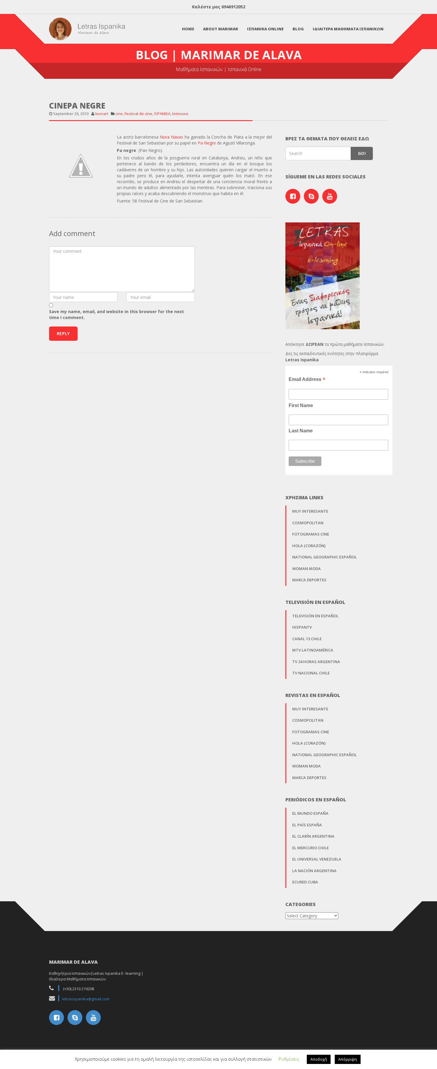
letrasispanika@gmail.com (85, 998)
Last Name (301, 430)
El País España (307, 825)
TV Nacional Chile (311, 673)
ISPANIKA (162, 113)
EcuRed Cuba (305, 882)
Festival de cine (138, 113)
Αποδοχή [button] (318, 1059)
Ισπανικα (180, 113)
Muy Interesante (310, 511)
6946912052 (233, 7)
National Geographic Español (324, 557)
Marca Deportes (309, 580)
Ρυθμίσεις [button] (289, 1059)
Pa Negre (207, 143)
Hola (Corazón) (309, 545)
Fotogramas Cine (310, 534)
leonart (101, 113)
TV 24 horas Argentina (316, 661)
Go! (362, 153)
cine (119, 113)
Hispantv (302, 627)
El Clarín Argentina (313, 836)
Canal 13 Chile (307, 638)
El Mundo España (310, 813)
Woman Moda (306, 568)
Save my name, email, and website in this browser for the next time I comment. (116, 314)
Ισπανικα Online (265, 29)
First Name (301, 405)
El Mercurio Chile (310, 847)
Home (188, 29)
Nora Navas (171, 137)
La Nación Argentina (314, 870)
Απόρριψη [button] (347, 1059)
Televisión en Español (315, 616)
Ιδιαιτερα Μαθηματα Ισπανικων (348, 29)
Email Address (307, 379)
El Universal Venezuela (316, 859)
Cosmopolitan (307, 522)
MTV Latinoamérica (312, 650)
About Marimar (220, 29)
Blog (298, 29)
